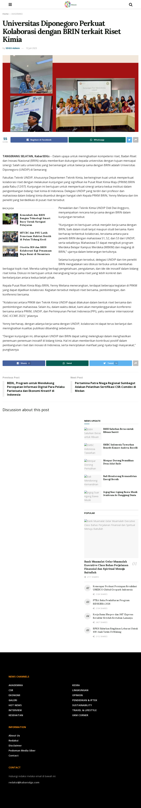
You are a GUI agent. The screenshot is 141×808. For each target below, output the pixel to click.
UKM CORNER (80, 715)
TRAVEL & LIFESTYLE (84, 710)
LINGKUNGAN (80, 690)
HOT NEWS (15, 705)
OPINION (77, 695)
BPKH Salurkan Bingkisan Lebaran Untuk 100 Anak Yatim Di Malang (115, 630)
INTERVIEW (15, 710)
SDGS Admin (13, 48)
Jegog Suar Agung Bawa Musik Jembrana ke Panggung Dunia (120, 494)
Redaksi (13, 740)
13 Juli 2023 (31, 48)
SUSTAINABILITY (82, 705)
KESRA (76, 685)
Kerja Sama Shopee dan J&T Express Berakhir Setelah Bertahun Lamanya (113, 616)
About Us (14, 735)
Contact (14, 755)
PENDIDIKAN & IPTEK (84, 700)
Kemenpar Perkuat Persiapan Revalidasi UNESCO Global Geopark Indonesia (115, 588)
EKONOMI (14, 695)
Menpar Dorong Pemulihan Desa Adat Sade (118, 462)
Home (6, 13)
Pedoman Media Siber (22, 750)
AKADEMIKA (17, 13)
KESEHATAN (16, 715)
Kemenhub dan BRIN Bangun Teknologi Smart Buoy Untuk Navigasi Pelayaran (35, 220)
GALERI (13, 700)
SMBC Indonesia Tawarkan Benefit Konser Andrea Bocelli (120, 446)
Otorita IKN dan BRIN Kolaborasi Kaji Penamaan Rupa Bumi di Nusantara (36, 250)
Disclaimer (15, 745)
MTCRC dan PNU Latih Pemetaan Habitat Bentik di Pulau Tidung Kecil (35, 236)
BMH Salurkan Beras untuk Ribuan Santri (118, 431)
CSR (11, 690)
